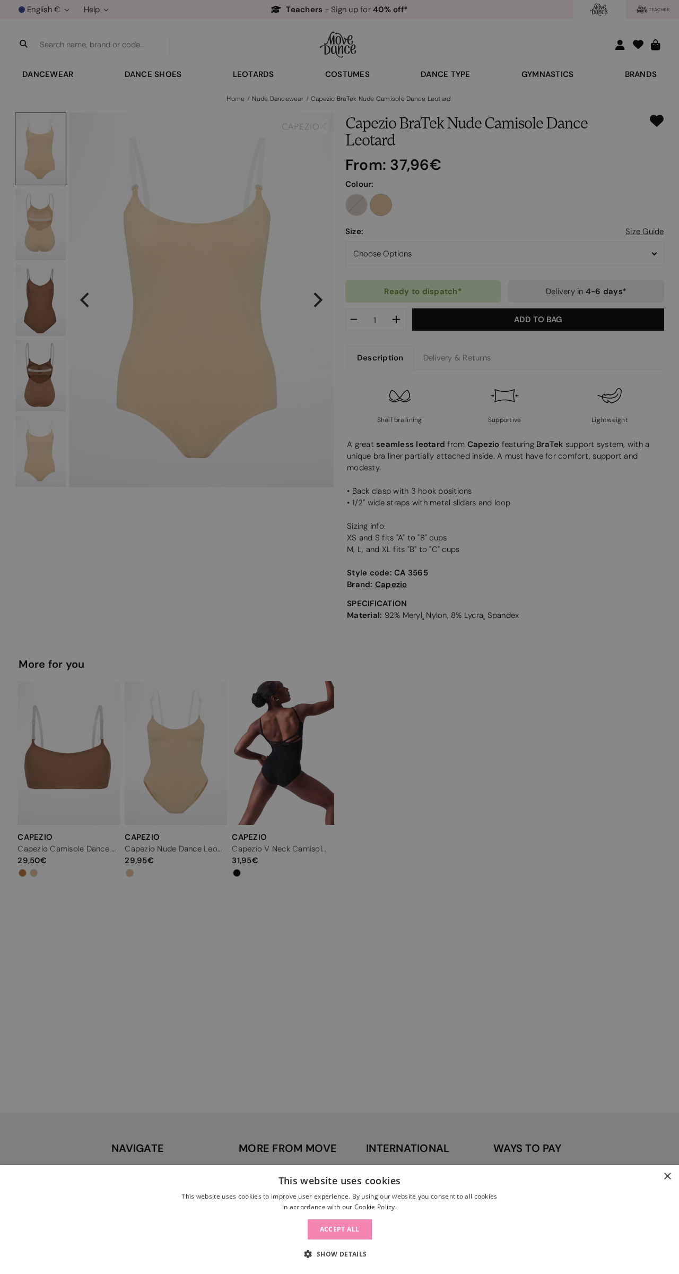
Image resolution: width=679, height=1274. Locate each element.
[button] (339, 1254)
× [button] (667, 1177)
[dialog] (339, 1219)
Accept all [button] (340, 1229)
